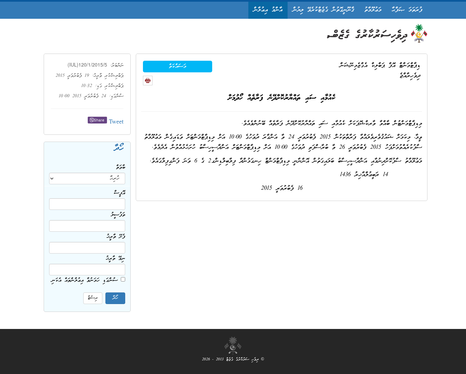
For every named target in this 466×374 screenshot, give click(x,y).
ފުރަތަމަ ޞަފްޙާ (407, 10)
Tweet (116, 122)
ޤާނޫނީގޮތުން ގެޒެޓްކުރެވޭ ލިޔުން (323, 10)
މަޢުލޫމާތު (372, 10)
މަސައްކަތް (177, 66)
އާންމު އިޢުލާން (267, 10)
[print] (147, 80)
